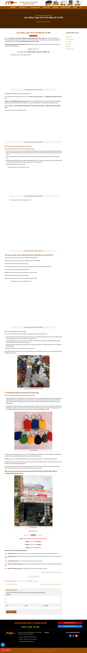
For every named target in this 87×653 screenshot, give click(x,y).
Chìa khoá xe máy (35, 7)
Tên (7, 605)
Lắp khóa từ (49, 15)
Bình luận (8, 594)
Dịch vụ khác (69, 41)
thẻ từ (44, 96)
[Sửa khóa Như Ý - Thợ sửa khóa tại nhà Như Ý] (11, 3)
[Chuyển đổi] (81, 37)
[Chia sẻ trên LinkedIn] (38, 577)
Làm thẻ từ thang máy (40, 15)
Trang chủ (13, 7)
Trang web (46, 605)
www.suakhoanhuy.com (35, 547)
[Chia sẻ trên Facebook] (29, 577)
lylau (49, 21)
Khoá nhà (55, 7)
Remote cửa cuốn (65, 7)
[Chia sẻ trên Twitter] (31, 577)
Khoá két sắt (46, 7)
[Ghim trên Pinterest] (36, 577)
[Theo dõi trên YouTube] (76, 635)
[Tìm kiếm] (81, 7)
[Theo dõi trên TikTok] (73, 635)
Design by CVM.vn (50, 651)
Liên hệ (75, 7)
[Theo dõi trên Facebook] (70, 635)
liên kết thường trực (35, 581)
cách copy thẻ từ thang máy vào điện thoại (50, 584)
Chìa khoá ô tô (23, 7)
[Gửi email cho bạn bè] (33, 577)
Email (26, 605)
